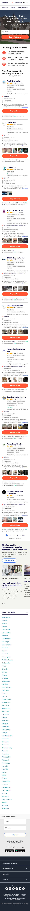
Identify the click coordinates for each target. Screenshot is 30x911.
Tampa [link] (13, 7)
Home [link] (4, 7)
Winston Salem (7, 736)
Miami (4, 666)
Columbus (5, 745)
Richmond (5, 796)
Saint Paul (5, 705)
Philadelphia (6, 757)
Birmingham (6, 617)
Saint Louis (5, 711)
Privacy (5, 895)
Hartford (5, 654)
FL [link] (8, 7)
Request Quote (15, 111)
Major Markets (8, 612)
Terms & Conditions (15, 899)
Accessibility (23, 895)
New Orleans (6, 687)
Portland (5, 751)
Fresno (4, 626)
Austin (4, 772)
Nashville (5, 769)
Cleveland (5, 742)
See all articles (9, 560)
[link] (15, 87)
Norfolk (4, 793)
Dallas (4, 775)
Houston (5, 784)
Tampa (4, 672)
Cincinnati (5, 739)
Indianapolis (6, 681)
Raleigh (4, 733)
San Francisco (7, 645)
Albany (4, 717)
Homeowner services (9, 863)
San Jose (5, 648)
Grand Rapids (6, 699)
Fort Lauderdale (7, 660)
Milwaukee (5, 808)
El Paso (4, 778)
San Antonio (6, 787)
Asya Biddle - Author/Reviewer (10, 578)
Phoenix (5, 620)
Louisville (5, 684)
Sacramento (6, 639)
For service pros (7, 869)
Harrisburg (5, 754)
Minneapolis (6, 702)
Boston (4, 693)
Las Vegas (5, 714)
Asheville (5, 724)
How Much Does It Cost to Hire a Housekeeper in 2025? (11, 585)
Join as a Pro (18, 2)
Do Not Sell (16, 895)
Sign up (15, 835)
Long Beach (6, 630)
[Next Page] (27, 535)
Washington (6, 657)
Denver (4, 651)
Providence (6, 763)
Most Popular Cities (8, 816)
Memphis (5, 766)
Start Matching (15, 37)
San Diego (5, 642)
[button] (4, 150)
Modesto (5, 636)
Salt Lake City (6, 790)
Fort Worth (6, 781)
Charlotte (5, 727)
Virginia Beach (7, 799)
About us (5, 880)
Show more (25, 107)
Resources (5, 874)
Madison (5, 805)
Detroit (4, 696)
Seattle (4, 802)
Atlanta (4, 675)
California (10, 895)
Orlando (5, 669)
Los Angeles (6, 633)
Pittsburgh (5, 760)
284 (23, 535)
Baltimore (5, 690)
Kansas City (6, 708)
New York (5, 721)
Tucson (4, 623)
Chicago (5, 678)
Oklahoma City (7, 748)
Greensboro (6, 730)
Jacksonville (6, 663)
